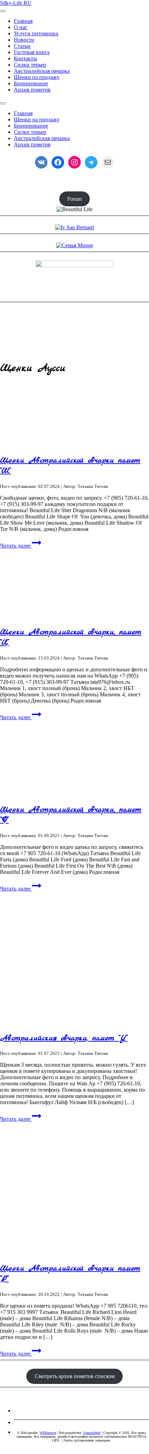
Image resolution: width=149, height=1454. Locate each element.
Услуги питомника (36, 33)
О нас (20, 27)
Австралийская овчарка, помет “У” (64, 1038)
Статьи (22, 46)
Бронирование (31, 83)
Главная (23, 21)
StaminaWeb (91, 1433)
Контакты (25, 58)
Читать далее (16, 546)
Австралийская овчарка (42, 71)
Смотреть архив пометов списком (75, 1376)
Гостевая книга (32, 52)
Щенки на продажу (37, 77)
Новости (24, 40)
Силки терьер (30, 65)
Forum (74, 199)
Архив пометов (32, 90)
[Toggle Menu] (3, 103)
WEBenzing (48, 1433)
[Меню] (3, 11)
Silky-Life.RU (16, 3)
